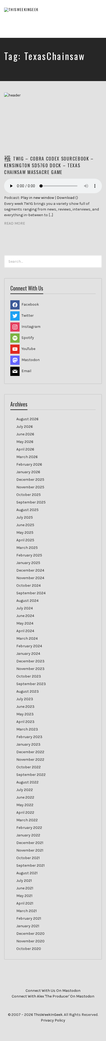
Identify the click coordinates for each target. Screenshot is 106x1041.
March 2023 (27, 729)
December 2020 (30, 933)
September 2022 (31, 774)
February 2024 (29, 646)
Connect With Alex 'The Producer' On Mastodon (53, 996)
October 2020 (28, 948)
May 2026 (24, 441)
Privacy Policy (53, 1020)
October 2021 (28, 858)
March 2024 (27, 638)
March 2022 (27, 820)
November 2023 (30, 668)
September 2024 (31, 593)
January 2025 (28, 562)
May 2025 (24, 532)
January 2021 (27, 926)
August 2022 (27, 782)
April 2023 (25, 721)
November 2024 (30, 578)
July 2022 (24, 790)
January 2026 (28, 472)
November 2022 (30, 759)
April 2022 (25, 812)
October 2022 (28, 767)
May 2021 (24, 895)
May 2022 (24, 805)
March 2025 (27, 547)
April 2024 (25, 631)
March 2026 (27, 457)
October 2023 (28, 676)
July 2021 (24, 880)
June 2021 (24, 888)
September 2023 (31, 684)
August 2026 (27, 419)
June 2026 (25, 434)
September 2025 (31, 502)
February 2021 (28, 918)
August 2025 (27, 510)
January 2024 (28, 653)
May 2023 (25, 714)
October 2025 (28, 494)
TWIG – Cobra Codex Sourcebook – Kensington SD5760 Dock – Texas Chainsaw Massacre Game (49, 165)
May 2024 (24, 623)
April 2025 (25, 540)
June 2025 (25, 525)
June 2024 (25, 615)
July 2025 (24, 517)
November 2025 (30, 487)
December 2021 (29, 842)
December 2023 (30, 661)
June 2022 (25, 797)
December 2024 (30, 570)
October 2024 (28, 585)
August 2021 (27, 873)
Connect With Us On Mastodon (53, 990)
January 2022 (28, 835)
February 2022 (29, 827)
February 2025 (29, 555)
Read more (14, 223)
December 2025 (30, 479)
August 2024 (27, 600)
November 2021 (29, 850)
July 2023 (24, 699)
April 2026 (25, 449)
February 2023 (29, 737)
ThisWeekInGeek (48, 1014)
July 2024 (24, 608)
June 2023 (25, 706)
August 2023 (27, 691)
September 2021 (30, 865)
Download (65, 197)
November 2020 (30, 941)
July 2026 (24, 426)
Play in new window (37, 197)
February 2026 (29, 464)
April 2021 (24, 903)
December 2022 (30, 752)
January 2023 (28, 744)
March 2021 (26, 911)
